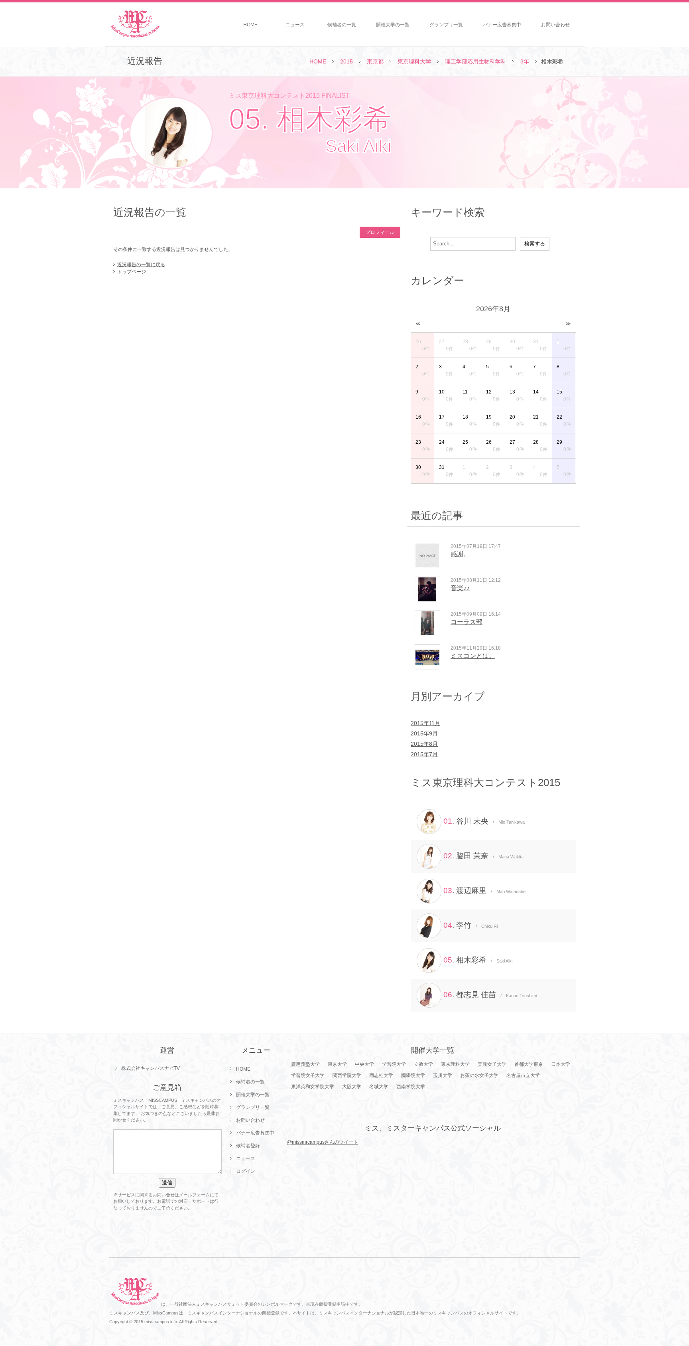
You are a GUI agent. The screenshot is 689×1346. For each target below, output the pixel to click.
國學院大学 (413, 1075)
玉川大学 (442, 1075)
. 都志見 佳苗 (490, 994)
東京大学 (337, 1064)
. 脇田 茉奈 (483, 856)
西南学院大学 (410, 1086)
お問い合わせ (555, 25)
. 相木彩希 (477, 960)
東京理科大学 (414, 61)
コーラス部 (466, 622)
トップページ (131, 272)
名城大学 (378, 1086)
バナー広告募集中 (502, 25)
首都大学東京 (528, 1064)
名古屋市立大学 (523, 1075)
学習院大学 (394, 1064)
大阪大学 (351, 1086)
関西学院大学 (347, 1075)
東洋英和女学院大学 (312, 1086)
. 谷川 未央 (484, 821)
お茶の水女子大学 (479, 1075)
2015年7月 (424, 754)
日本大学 (560, 1064)
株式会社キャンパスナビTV (150, 1068)
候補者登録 (248, 1145)
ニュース (295, 25)
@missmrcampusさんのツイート (322, 1142)
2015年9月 (424, 733)
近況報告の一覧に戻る (141, 264)
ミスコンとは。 (473, 655)
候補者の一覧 (341, 25)
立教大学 (423, 1064)
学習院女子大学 (308, 1075)
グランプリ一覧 (446, 25)
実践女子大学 (492, 1064)
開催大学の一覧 (392, 25)
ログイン (245, 1171)
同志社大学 (381, 1075)
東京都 (375, 61)
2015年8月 (424, 744)
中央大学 (364, 1064)
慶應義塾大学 (305, 1064)
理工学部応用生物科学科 (475, 61)
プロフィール (380, 232)
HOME (250, 25)
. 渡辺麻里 (484, 890)
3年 (524, 61)
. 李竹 (470, 925)
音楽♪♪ (460, 588)
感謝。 (460, 554)
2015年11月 (425, 723)
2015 (346, 61)
